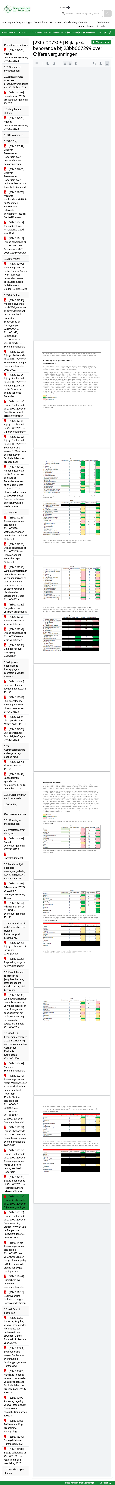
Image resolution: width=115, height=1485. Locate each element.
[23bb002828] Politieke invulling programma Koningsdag (14, 1426)
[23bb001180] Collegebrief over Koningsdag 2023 (14, 1440)
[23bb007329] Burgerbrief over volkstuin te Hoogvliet (15, 608)
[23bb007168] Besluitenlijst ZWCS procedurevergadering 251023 (16, 98)
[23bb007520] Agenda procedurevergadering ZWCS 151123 (16, 55)
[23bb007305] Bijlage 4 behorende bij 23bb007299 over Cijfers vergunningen (15, 426)
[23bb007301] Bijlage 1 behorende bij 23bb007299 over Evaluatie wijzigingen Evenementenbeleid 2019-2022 (15, 361)
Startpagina (8, 22)
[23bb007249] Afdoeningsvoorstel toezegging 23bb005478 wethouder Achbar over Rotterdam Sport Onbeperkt (15, 528)
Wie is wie (55, 22)
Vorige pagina (102, 42)
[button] (108, 13)
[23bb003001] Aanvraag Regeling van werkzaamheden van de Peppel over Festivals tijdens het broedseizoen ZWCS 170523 (15, 1382)
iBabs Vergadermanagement (78, 1483)
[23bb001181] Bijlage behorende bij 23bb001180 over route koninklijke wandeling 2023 (15, 1456)
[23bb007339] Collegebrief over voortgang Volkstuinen (14, 650)
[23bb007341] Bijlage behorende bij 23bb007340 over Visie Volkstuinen (15, 634)
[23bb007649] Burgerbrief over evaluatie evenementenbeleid (14, 1281)
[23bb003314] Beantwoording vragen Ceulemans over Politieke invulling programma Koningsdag (15, 1357)
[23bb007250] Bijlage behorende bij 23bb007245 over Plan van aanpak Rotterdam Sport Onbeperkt (15, 553)
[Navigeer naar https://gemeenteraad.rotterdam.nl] (17, 11)
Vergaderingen (24, 22)
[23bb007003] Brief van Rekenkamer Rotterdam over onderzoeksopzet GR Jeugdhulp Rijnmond (15, 178)
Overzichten (40, 22)
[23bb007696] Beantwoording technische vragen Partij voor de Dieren (15, 1297)
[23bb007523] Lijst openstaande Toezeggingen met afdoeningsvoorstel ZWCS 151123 (14, 704)
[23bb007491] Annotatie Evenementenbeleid (14, 1067)
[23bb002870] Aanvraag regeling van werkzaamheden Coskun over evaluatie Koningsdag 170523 (15, 1407)
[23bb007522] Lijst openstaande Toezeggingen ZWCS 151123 (15, 687)
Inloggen (104, 1483)
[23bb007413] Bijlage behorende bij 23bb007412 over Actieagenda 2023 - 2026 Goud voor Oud (15, 245)
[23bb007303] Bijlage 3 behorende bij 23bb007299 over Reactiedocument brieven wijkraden (15, 408)
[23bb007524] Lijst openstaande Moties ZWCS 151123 (15, 720)
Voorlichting (70, 22)
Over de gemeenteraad (86, 24)
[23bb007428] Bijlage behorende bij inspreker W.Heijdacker (15, 948)
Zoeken (63, 7)
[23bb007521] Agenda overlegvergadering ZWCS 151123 (14, 844)
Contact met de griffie (103, 24)
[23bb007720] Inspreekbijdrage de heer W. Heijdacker (14, 962)
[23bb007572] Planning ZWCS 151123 (14, 765)
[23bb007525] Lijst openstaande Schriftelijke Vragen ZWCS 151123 (14, 734)
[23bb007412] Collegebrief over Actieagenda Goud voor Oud (14, 227)
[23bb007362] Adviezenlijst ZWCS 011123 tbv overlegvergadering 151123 (14, 910)
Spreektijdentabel (13, 858)
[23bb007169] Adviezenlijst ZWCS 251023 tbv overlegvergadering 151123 (14, 890)
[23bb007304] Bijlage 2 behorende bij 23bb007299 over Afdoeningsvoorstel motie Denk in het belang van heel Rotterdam (15, 386)
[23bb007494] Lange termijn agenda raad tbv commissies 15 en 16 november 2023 (14, 781)
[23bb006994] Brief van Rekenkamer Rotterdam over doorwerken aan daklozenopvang (14, 155)
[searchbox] (81, 13)
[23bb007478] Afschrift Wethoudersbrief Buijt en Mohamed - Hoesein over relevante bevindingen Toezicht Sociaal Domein (15, 205)
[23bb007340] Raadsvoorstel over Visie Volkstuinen (14, 620)
